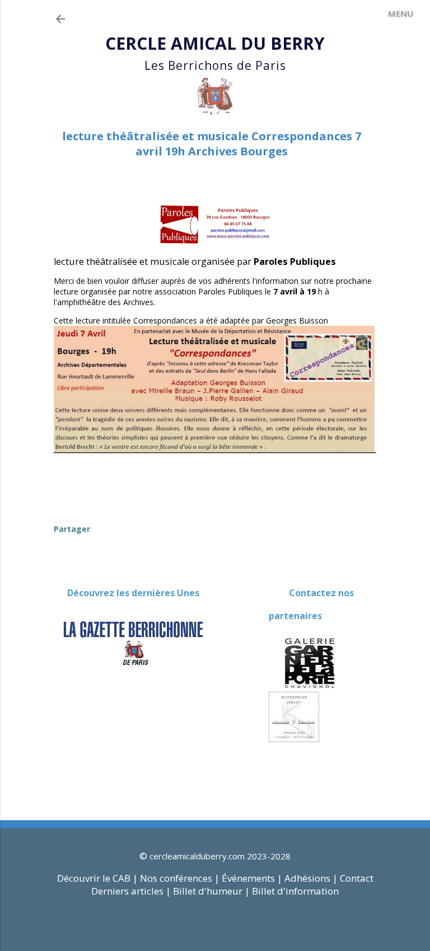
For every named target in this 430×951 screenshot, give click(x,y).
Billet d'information (295, 891)
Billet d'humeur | (212, 891)
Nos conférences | (179, 878)
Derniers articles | (131, 891)
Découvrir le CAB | (98, 878)
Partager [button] (72, 529)
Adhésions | (311, 878)
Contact (356, 878)
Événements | (252, 878)
